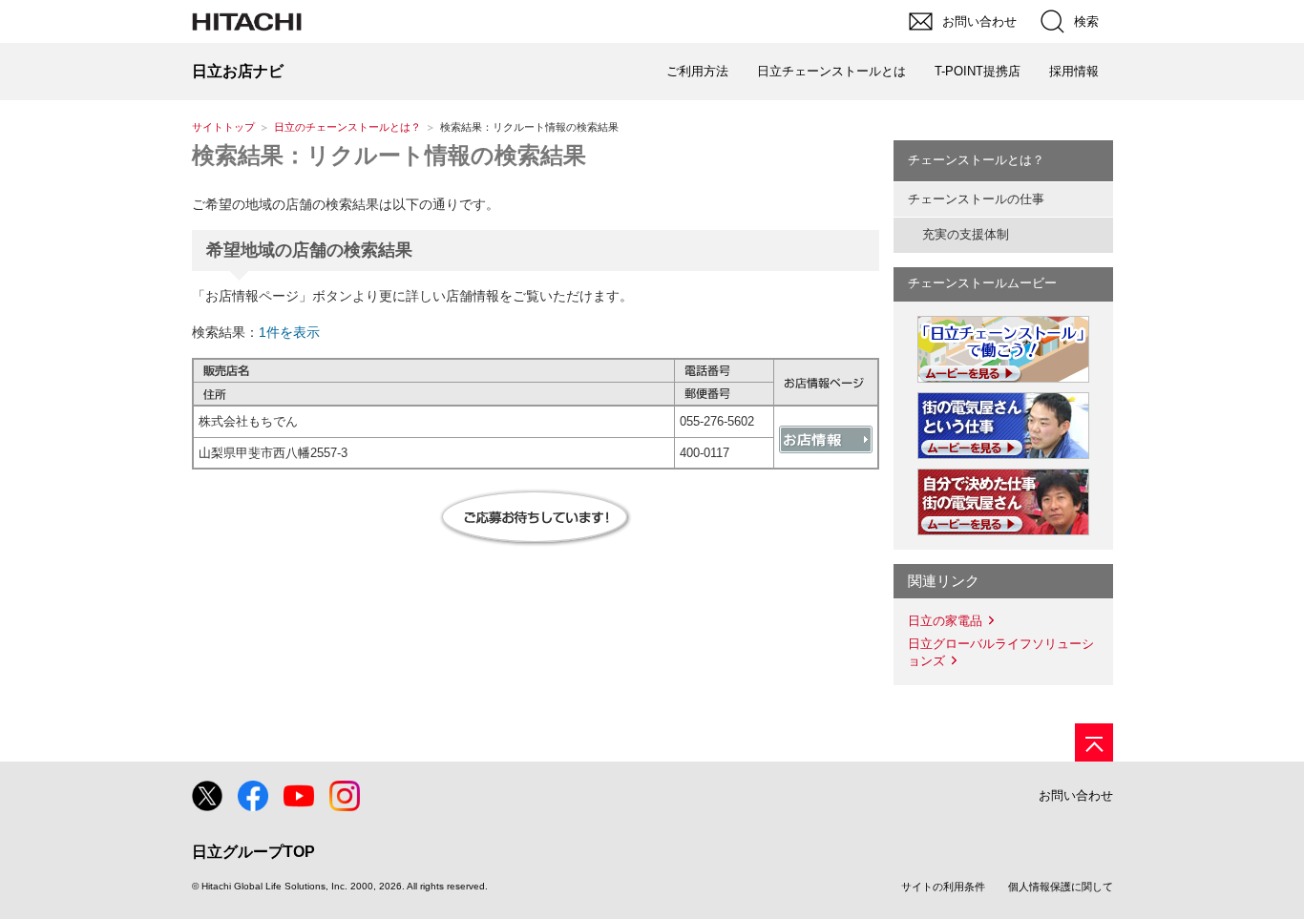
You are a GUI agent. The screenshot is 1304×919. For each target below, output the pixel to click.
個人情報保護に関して (1060, 886)
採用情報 (1074, 71)
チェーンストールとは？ (976, 160)
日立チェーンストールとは (831, 71)
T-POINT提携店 (977, 71)
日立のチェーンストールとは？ (347, 127)
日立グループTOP (253, 852)
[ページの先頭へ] (1094, 742)
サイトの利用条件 (943, 886)
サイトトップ (223, 127)
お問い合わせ (1076, 795)
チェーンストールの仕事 (976, 199)
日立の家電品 (945, 621)
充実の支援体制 (965, 234)
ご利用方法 (697, 71)
